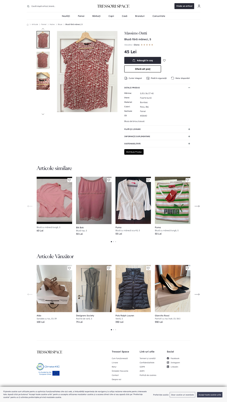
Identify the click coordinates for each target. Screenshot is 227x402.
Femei (44, 24)
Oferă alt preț (142, 69)
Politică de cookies (148, 375)
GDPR (142, 367)
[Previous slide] (30, 206)
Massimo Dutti (135, 33)
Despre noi (116, 379)
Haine (52, 24)
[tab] (111, 241)
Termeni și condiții (148, 358)
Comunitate (159, 16)
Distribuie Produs (134, 152)
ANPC (142, 371)
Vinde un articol (184, 6)
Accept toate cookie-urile (209, 395)
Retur (114, 367)
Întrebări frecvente (120, 371)
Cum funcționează (120, 358)
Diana (137, 44)
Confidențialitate (147, 362)
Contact (115, 375)
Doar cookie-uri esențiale (182, 395)
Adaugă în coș (145, 60)
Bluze (60, 24)
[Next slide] (197, 206)
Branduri (140, 16)
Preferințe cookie (161, 395)
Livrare (115, 362)
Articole (35, 24)
